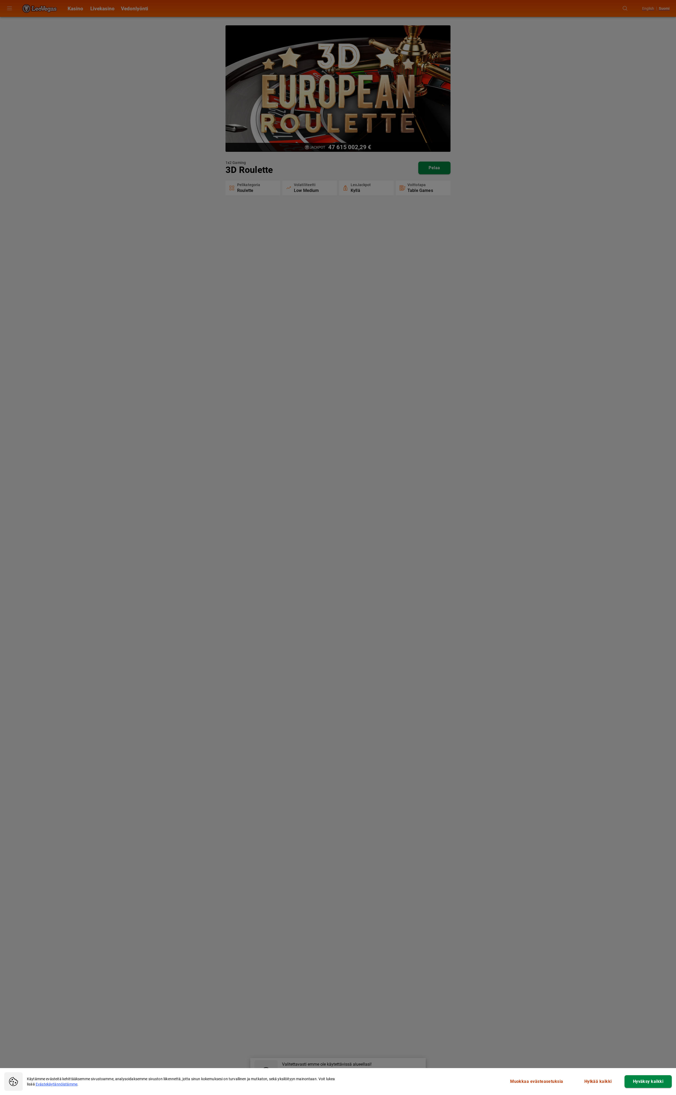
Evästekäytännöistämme (56, 1084)
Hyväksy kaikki (648, 1081)
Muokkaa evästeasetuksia (536, 1081)
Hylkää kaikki (598, 1081)
